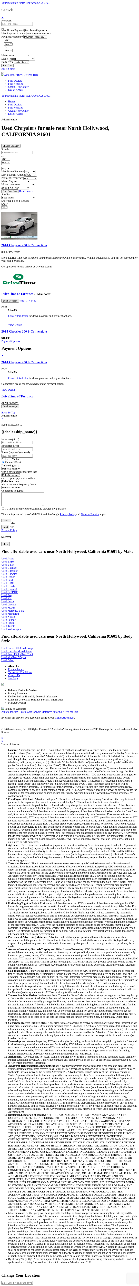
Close (5, 544)
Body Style (7, 61)
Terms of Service (90, 514)
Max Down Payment (12, 30)
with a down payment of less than (19, 471)
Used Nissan (8, 616)
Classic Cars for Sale (30, 711)
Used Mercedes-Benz (12, 610)
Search (5, 149)
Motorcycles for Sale (53, 711)
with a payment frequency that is (18, 484)
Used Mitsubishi (10, 613)
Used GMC (7, 583)
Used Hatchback (10, 651)
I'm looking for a (10, 465)
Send (5, 527)
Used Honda (8, 586)
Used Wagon (19, 657)
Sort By (5, 194)
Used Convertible (10, 648)
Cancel (6, 520)
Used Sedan (25, 651)
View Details (15, 324)
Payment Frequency (12, 36)
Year (3, 158)
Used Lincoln (8, 604)
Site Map (13, 678)
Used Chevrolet (9, 570)
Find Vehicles (15, 83)
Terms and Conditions (20, 672)
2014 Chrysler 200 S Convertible (24, 245)
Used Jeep (6, 595)
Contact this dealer (18, 315)
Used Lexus (7, 601)
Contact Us (14, 675)
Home (11, 101)
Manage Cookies (17, 702)
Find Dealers (15, 80)
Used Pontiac (8, 619)
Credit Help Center (18, 86)
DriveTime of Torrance (17, 294)
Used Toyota (8, 626)
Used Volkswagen (11, 629)
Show (4, 203)
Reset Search (8, 68)
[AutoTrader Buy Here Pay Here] (19, 74)
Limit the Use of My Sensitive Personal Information (35, 699)
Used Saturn (8, 622)
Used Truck (27, 654)
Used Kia (6, 598)
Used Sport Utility (11, 654)
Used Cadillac (8, 567)
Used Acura (7, 558)
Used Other (7, 660)
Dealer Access (15, 89)
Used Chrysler (9, 573)
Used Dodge (8, 576)
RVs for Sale (71, 711)
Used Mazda (8, 607)
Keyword (6, 20)
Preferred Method (10, 459)
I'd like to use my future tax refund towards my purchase (35, 508)
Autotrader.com (9, 711)
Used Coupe (27, 648)
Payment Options (10, 341)
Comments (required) (12, 490)
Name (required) (10, 439)
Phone (15, 452)
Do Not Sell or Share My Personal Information (33, 696)
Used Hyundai (9, 589)
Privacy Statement (17, 693)
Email (18, 462)
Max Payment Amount (13, 33)
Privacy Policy (68, 514)
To (5, 47)
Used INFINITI (9, 592)
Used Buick (7, 564)
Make (4, 55)
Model (4, 58)
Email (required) (10, 445)
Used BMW (7, 561)
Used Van (6, 657)
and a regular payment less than (18, 478)
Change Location (11, 146)
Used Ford (7, 580)
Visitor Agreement (64, 717)
